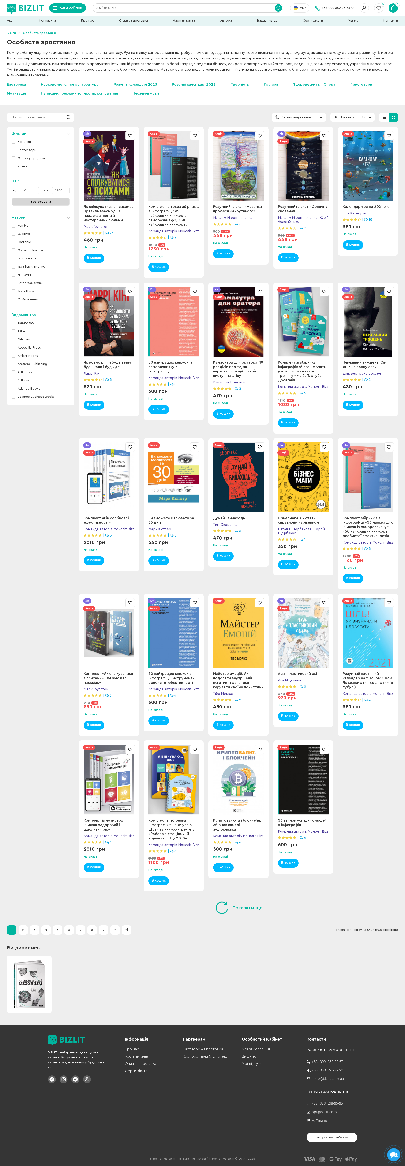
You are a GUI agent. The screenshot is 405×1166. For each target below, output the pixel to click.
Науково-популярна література (70, 84)
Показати (347, 117)
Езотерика (16, 84)
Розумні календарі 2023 (135, 84)
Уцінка (353, 20)
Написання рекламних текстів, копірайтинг (80, 93)
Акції (10, 20)
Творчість (240, 84)
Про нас (87, 20)
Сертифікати (313, 20)
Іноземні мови (146, 93)
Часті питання (184, 20)
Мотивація (16, 93)
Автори (226, 20)
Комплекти (47, 20)
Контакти (390, 20)
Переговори (361, 84)
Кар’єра (271, 84)
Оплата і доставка (133, 20)
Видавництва (267, 20)
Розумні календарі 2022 (194, 84)
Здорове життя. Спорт (314, 84)
